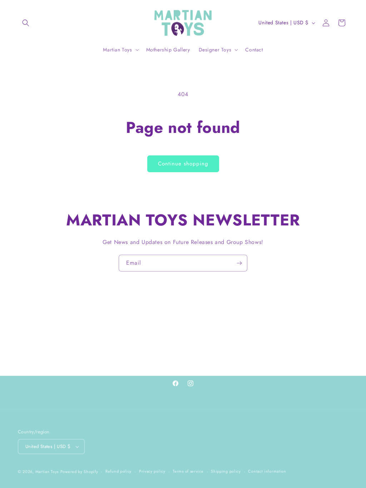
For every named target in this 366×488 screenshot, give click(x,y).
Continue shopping (183, 164)
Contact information (267, 471)
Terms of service (188, 471)
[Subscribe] (239, 263)
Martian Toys (47, 471)
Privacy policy (152, 471)
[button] (26, 23)
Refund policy (118, 471)
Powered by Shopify (79, 471)
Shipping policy (226, 471)
